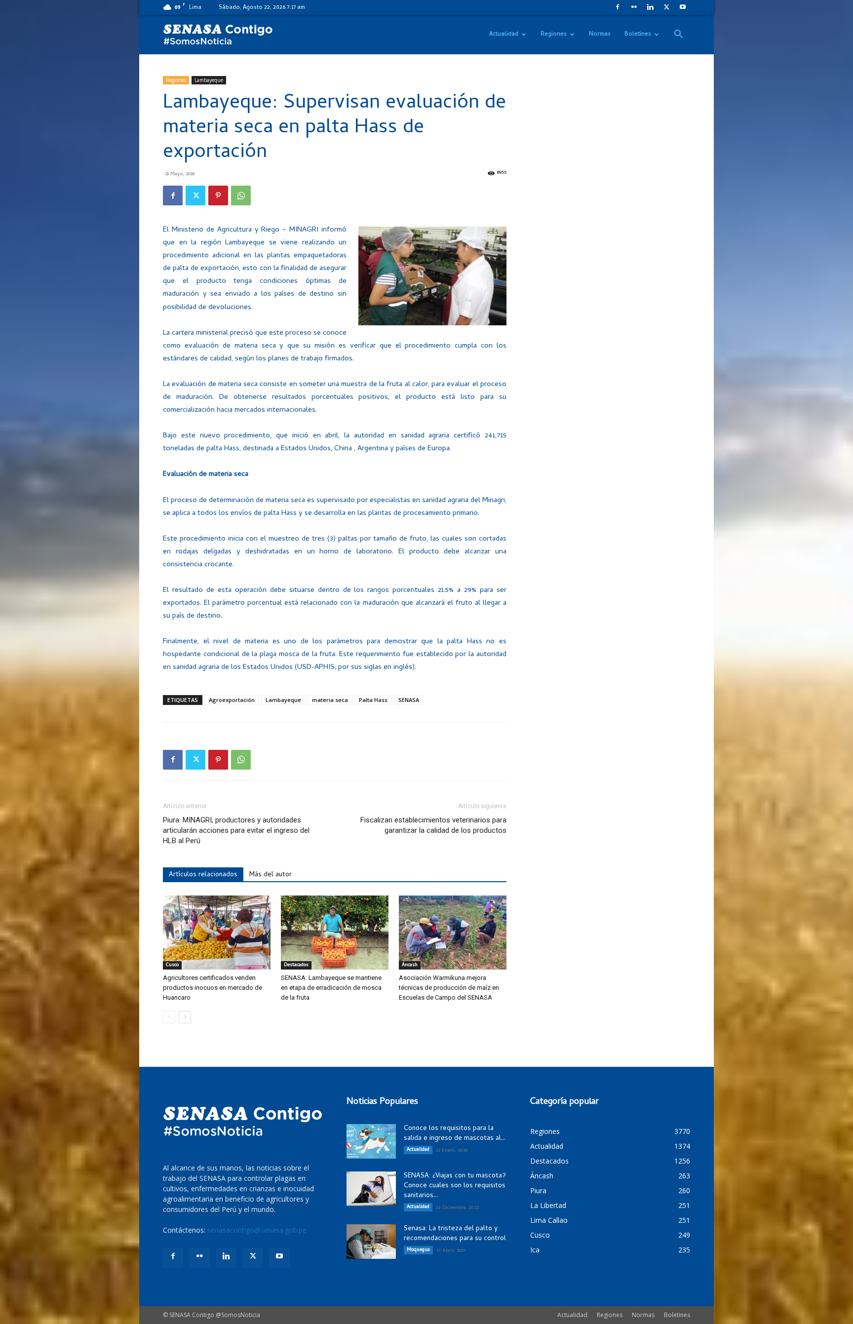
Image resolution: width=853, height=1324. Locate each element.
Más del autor (270, 875)
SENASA (408, 699)
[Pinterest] (218, 195)
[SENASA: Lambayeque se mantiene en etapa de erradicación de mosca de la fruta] (334, 933)
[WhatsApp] (241, 195)
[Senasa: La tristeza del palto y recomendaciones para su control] (371, 1241)
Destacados (296, 965)
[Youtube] (682, 7)
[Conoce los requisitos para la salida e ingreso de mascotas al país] (371, 1141)
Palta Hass (373, 699)
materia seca (330, 699)
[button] (678, 35)
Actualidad (503, 34)
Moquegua (418, 1250)
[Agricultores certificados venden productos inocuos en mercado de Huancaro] (217, 933)
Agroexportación (232, 699)
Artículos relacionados (203, 875)
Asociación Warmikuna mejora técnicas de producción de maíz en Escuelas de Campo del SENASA (449, 987)
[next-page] (185, 1017)
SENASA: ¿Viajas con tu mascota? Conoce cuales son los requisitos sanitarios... (455, 1186)
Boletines (637, 34)
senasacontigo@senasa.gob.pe (257, 1230)
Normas (600, 34)
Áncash (410, 965)
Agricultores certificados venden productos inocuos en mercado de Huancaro (212, 987)
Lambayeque (208, 80)
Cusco (172, 965)
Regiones (554, 34)
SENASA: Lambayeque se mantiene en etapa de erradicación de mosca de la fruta (331, 987)
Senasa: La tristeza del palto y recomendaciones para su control (455, 1234)
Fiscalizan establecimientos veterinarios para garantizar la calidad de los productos (433, 825)
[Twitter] (666, 7)
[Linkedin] (650, 7)
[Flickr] (633, 7)
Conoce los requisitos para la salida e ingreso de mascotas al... (454, 1133)
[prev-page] (169, 1017)
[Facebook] (617, 7)
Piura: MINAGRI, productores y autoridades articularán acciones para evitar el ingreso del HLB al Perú (236, 830)
